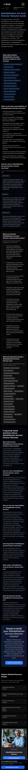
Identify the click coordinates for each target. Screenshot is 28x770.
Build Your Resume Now (14, 663)
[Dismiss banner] (26, 762)
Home (2, 8)
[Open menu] (23, 4)
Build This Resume (14, 758)
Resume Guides (7, 8)
